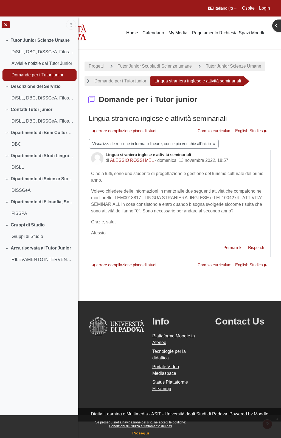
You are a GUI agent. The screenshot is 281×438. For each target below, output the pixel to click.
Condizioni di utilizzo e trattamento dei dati (140, 426)
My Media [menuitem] (177, 33)
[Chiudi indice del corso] (5, 25)
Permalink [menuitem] (232, 247)
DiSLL (18, 167)
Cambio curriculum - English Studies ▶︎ (232, 130)
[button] (222, 8)
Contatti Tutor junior (31, 109)
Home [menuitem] (132, 33)
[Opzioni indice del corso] (71, 25)
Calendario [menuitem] (153, 33)
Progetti (96, 66)
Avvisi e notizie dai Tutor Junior (42, 63)
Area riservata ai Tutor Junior (41, 248)
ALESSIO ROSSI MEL (132, 160)
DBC (16, 144)
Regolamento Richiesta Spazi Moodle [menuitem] (229, 33)
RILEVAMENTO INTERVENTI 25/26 (43, 259)
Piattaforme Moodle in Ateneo (173, 339)
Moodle (261, 414)
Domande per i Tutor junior (37, 75)
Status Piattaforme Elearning (170, 385)
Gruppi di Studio (28, 225)
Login (264, 8)
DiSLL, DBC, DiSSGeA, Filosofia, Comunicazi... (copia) (43, 98)
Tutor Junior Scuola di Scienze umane (155, 66)
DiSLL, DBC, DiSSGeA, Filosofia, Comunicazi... (43, 51)
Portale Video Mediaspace (165, 370)
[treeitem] (39, 58)
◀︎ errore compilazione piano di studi (124, 130)
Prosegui (140, 433)
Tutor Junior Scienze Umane (40, 40)
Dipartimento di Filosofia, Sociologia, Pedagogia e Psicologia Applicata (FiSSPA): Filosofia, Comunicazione (42, 201)
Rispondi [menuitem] (256, 247)
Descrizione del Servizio (36, 86)
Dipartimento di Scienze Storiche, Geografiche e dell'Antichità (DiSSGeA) (42, 178)
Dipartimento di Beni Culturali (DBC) (42, 132)
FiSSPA (19, 213)
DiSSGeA (21, 190)
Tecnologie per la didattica (169, 354)
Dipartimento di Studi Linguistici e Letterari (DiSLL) (42, 155)
